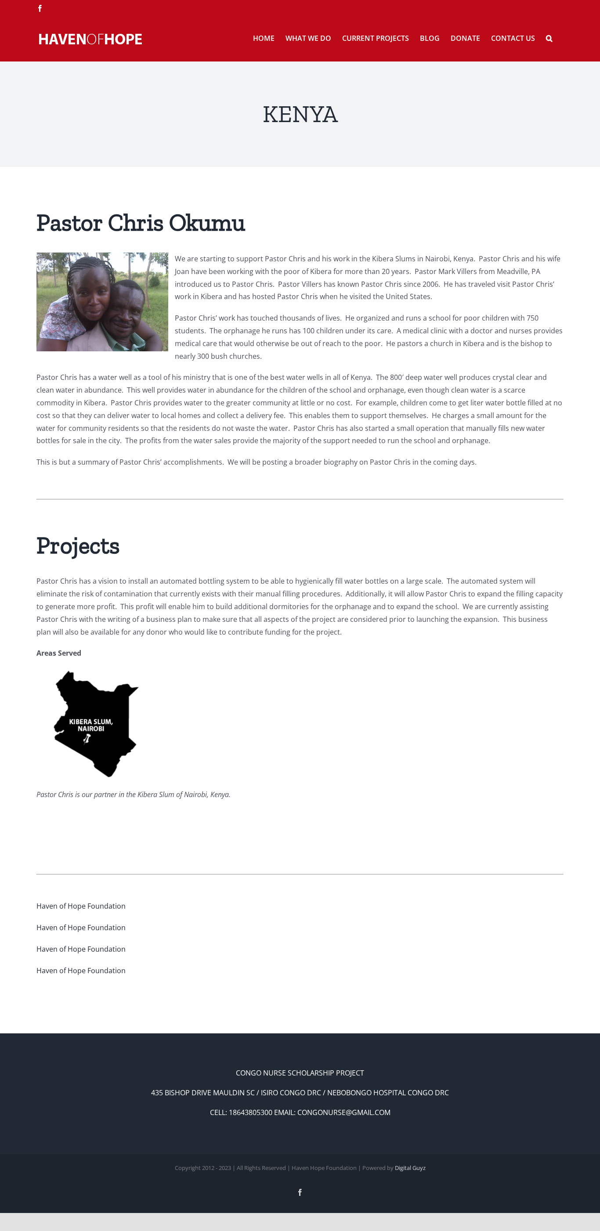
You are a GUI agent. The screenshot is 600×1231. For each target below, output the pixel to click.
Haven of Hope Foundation (81, 906)
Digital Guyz (410, 1168)
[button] (549, 37)
